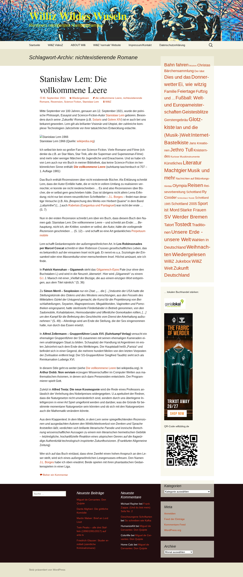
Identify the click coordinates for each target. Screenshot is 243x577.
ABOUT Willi (78, 45)
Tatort (169, 225)
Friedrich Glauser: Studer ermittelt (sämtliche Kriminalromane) (93, 544)
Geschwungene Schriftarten (136, 516)
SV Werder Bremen (186, 217)
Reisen (195, 185)
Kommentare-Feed (175, 524)
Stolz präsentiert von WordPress (47, 569)
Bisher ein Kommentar (55, 474)
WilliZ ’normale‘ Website (107, 45)
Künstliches (173, 163)
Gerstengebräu (176, 120)
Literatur (192, 163)
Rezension (57, 101)
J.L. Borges (116, 196)
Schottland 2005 (184, 204)
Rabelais (74, 205)
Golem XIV (114, 119)
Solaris (97, 119)
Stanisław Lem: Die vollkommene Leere (73, 84)
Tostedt (183, 224)
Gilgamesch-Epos (107, 269)
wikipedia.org (85, 141)
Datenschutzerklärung (172, 45)
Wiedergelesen (80, 97)
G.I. (42, 278)
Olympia (180, 185)
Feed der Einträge (174, 519)
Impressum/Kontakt (140, 45)
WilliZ (108, 101)
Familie (170, 91)
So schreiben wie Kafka (138, 520)
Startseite (34, 45)
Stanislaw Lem (91, 101)
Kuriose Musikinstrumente (185, 156)
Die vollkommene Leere (101, 368)
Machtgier (175, 170)
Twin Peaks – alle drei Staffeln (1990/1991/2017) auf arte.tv (92, 531)
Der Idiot (199, 71)
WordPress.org (172, 530)
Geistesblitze (195, 111)
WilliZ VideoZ (55, 45)
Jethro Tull (181, 149)
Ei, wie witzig (192, 84)
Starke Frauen (193, 210)
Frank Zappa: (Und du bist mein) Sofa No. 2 (135, 507)
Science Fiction (72, 101)
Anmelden (170, 513)
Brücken (193, 66)
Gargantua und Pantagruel (98, 205)
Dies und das (177, 77)
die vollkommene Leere (108, 97)
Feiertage (186, 91)
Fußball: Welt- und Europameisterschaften (184, 104)
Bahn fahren (176, 64)
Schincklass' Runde (185, 198)
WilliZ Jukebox (177, 261)
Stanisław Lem (115, 115)
